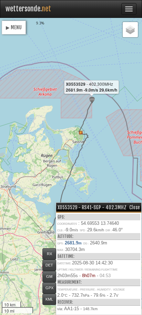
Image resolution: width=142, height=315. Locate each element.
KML (49, 299)
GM (49, 276)
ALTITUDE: (65, 236)
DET (49, 265)
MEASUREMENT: (70, 282)
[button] (49, 232)
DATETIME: (66, 256)
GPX (49, 288)
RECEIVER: (65, 302)
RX (49, 254)
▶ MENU (14, 27)
